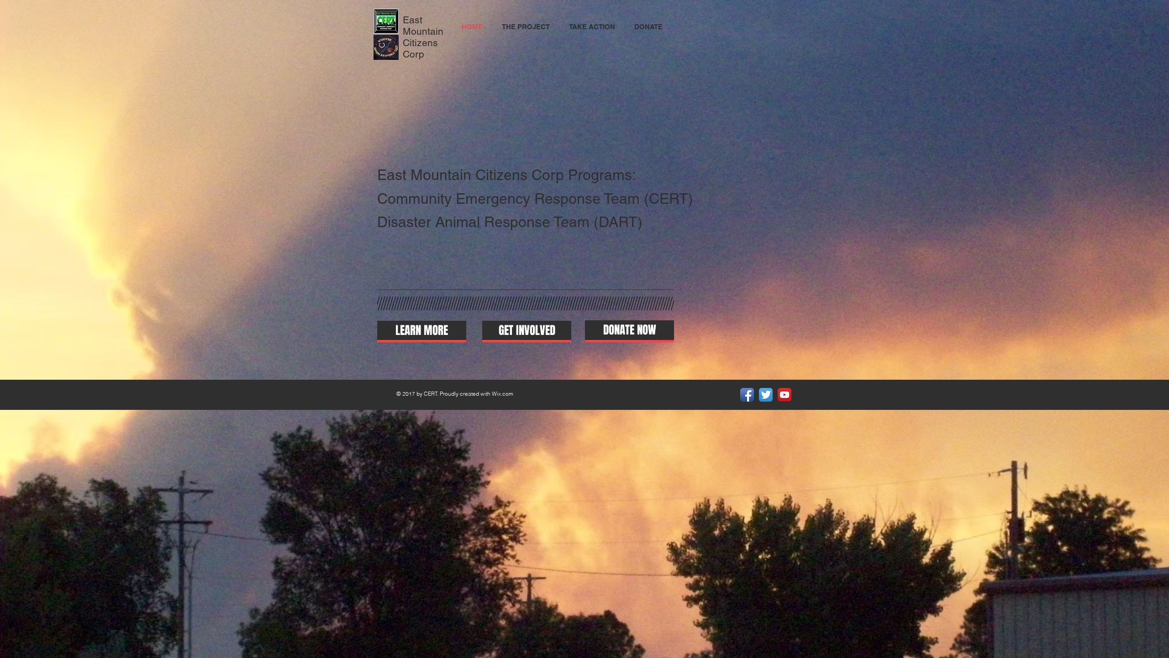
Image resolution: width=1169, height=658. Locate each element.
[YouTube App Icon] (784, 395)
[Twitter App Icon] (766, 395)
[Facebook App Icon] (747, 395)
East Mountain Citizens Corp (423, 37)
